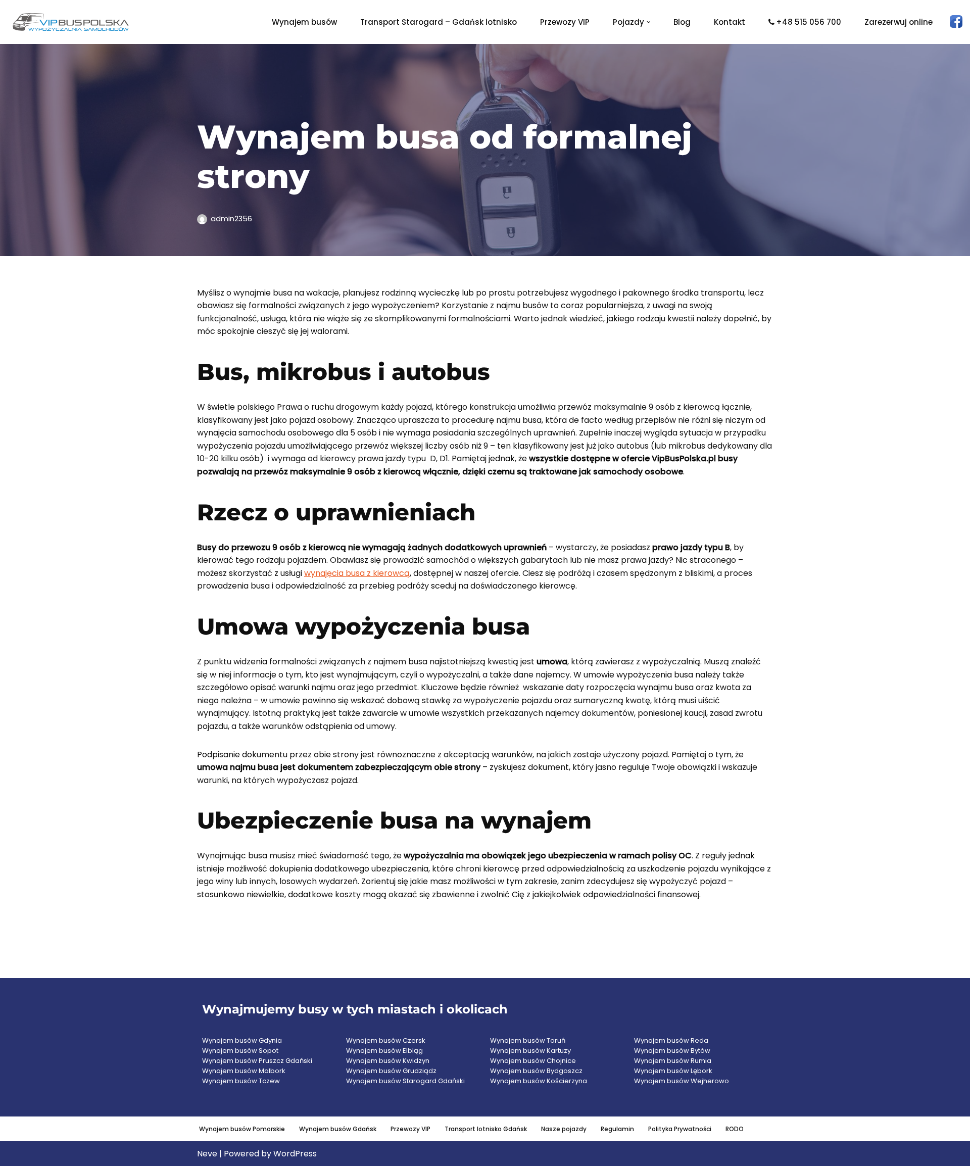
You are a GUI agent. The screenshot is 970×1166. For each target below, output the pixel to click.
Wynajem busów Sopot (240, 1050)
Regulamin (617, 1129)
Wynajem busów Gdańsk (337, 1129)
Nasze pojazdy (564, 1129)
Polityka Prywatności (679, 1129)
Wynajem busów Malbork (243, 1071)
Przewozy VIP (565, 22)
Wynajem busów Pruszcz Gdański (257, 1060)
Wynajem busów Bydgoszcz (536, 1071)
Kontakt (729, 22)
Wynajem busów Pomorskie (242, 1129)
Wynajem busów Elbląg (384, 1050)
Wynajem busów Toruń (527, 1040)
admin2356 (231, 219)
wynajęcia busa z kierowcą (357, 573)
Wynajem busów (304, 22)
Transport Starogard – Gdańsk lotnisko (438, 22)
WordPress (295, 1153)
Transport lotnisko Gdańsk (486, 1129)
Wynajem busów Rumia (672, 1060)
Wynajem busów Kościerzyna (538, 1081)
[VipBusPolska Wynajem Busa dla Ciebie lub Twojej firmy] (71, 22)
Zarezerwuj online (898, 22)
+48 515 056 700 (808, 22)
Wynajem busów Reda (671, 1040)
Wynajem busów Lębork (673, 1071)
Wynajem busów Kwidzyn (387, 1060)
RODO (734, 1129)
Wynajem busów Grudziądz (391, 1071)
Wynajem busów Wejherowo (681, 1081)
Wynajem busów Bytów (672, 1050)
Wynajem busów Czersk (385, 1040)
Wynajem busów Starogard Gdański (405, 1081)
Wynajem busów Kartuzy (530, 1050)
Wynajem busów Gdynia (242, 1040)
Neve (207, 1153)
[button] (649, 22)
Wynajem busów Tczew (241, 1081)
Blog (682, 22)
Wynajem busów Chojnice (533, 1060)
